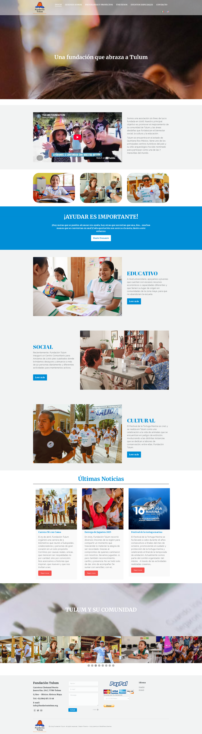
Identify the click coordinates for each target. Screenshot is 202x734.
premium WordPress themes (102, 726)
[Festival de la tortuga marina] (149, 508)
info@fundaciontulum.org (45, 705)
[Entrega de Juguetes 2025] (102, 508)
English (141, 690)
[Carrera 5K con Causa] (56, 508)
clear (94, 709)
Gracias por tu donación (113, 695)
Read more (45, 573)
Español (141, 687)
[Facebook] (34, 710)
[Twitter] (38, 710)
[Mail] (41, 710)
